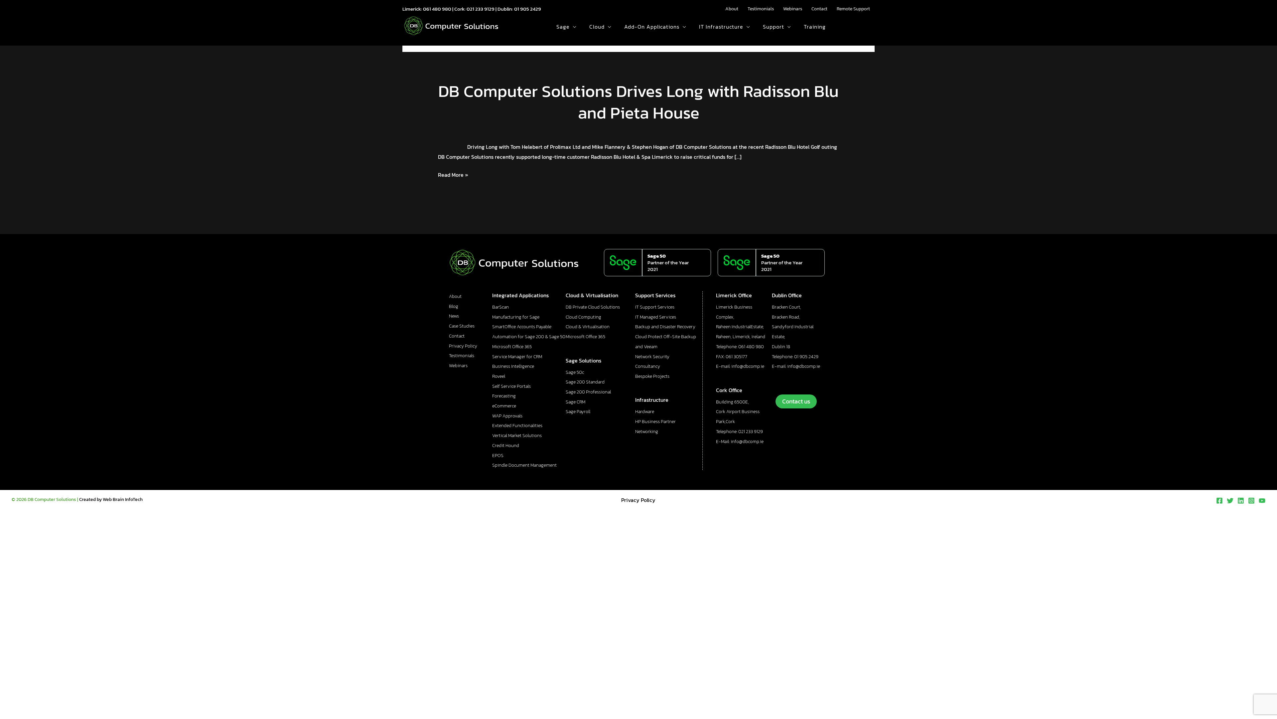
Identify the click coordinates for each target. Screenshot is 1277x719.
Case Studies (462, 326)
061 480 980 (437, 9)
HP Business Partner (655, 421)
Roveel (498, 376)
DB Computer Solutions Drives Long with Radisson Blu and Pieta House (638, 102)
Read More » (453, 175)
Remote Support (853, 8)
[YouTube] (1262, 500)
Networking (646, 431)
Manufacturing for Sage (515, 317)
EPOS (497, 455)
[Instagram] (1251, 500)
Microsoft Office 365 (512, 346)
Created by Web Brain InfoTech (111, 499)
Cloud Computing (583, 317)
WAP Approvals (507, 415)
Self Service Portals (511, 386)
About (731, 8)
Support (773, 27)
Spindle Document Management (524, 465)
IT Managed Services (655, 317)
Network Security (652, 356)
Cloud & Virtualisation (588, 326)
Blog (453, 306)
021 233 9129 (481, 9)
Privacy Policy (463, 346)
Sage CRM (575, 401)
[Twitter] (1230, 500)
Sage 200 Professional (588, 391)
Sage (563, 27)
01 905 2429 (527, 9)
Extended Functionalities (517, 425)
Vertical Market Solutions (517, 435)
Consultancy (647, 366)
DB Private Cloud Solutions (593, 307)
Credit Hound (505, 445)
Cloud (597, 27)
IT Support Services (654, 307)
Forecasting (504, 395)
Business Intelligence (513, 366)
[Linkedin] (1240, 500)
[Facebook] (1219, 500)
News (454, 316)
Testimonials (761, 8)
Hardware (644, 411)
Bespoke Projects (652, 376)
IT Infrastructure (721, 27)
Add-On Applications (651, 27)
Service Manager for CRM (517, 356)
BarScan (500, 307)
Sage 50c (575, 372)
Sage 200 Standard (585, 381)
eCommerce (504, 405)
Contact (819, 8)
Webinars (792, 8)
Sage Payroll (578, 411)
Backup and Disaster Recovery (665, 326)
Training (815, 27)
